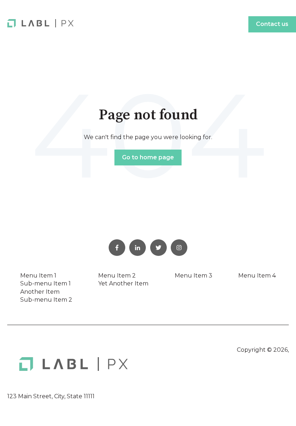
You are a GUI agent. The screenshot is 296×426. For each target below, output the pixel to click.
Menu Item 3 (193, 275)
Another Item (40, 291)
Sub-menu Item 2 (46, 299)
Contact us (272, 24)
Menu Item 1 (38, 275)
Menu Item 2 (117, 275)
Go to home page (148, 157)
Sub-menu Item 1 (45, 283)
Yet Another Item (123, 283)
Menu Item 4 (257, 275)
